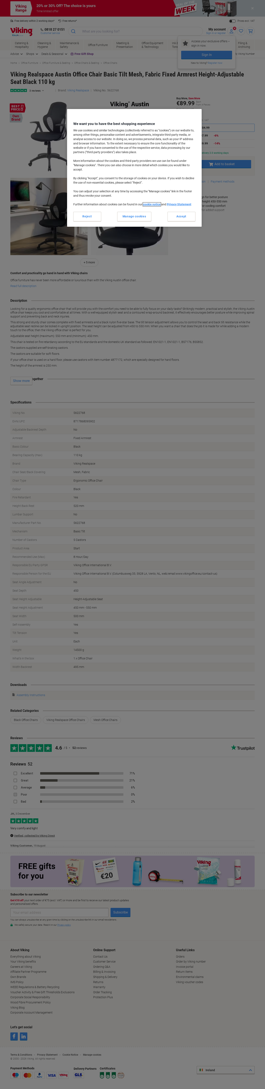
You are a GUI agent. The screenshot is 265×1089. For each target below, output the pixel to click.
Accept (181, 216)
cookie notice (152, 204)
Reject (87, 216)
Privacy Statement (179, 204)
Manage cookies (134, 216)
